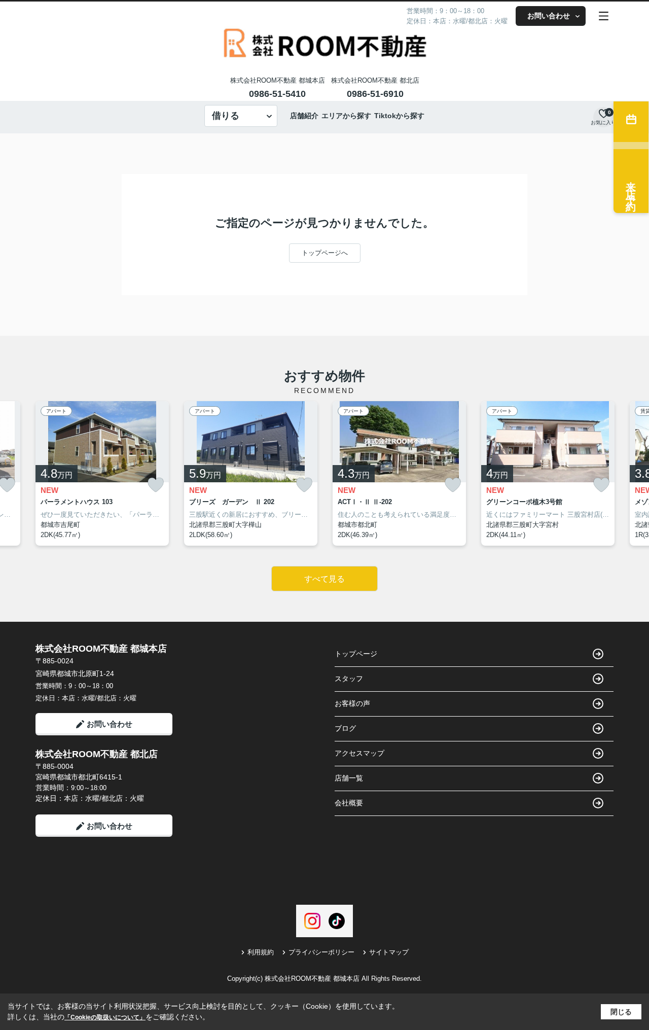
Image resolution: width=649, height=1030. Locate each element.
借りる (225, 116)
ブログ (345, 728)
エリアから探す (346, 116)
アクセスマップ (359, 753)
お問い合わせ (548, 16)
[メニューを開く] (604, 16)
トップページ (356, 654)
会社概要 (349, 803)
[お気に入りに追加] (156, 485)
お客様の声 (352, 703)
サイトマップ (389, 952)
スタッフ (349, 678)
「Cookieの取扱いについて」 (105, 1017)
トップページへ (325, 253)
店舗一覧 (349, 778)
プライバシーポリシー (321, 952)
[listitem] (102, 473)
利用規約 (260, 952)
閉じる (621, 1012)
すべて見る (324, 579)
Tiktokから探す (399, 116)
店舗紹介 (304, 116)
